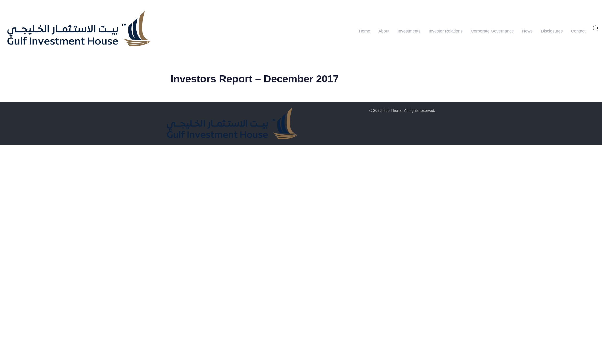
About (383, 31)
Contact (578, 31)
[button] (595, 28)
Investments (409, 31)
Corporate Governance (492, 31)
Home (364, 31)
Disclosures (552, 31)
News (527, 31)
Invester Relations (446, 31)
